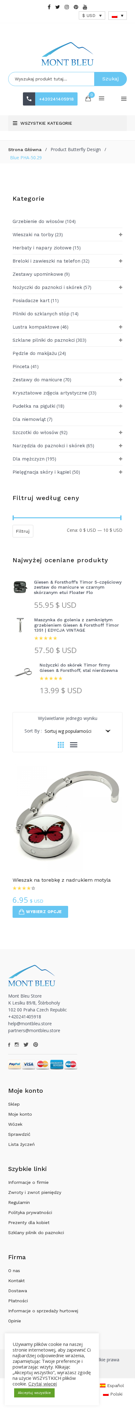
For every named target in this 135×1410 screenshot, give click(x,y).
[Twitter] (57, 7)
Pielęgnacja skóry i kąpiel (42, 472)
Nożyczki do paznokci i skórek (47, 287)
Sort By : (33, 731)
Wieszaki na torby (33, 234)
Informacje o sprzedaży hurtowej (43, 1310)
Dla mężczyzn (29, 459)
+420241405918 (56, 98)
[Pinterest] (76, 7)
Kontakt (16, 1280)
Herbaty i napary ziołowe (42, 248)
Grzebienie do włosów (38, 221)
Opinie (14, 1320)
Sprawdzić (19, 1134)
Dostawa (17, 1290)
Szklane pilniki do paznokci (44, 340)
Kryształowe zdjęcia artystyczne (50, 393)
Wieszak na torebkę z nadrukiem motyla (62, 880)
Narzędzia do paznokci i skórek (49, 446)
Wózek (15, 1124)
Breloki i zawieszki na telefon (46, 261)
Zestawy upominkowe (38, 274)
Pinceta (21, 366)
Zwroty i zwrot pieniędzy (34, 1192)
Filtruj (23, 531)
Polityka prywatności (30, 1212)
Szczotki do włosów (35, 432)
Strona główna (24, 149)
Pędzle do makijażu (35, 353)
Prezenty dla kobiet (29, 1222)
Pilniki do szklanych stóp (41, 314)
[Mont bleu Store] (67, 54)
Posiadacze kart (31, 300)
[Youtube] (85, 7)
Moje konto (20, 1114)
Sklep (14, 1104)
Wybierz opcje (44, 911)
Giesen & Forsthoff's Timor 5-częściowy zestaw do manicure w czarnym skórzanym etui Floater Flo (78, 587)
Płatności (18, 1300)
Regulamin (19, 1202)
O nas (14, 1270)
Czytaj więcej (42, 1384)
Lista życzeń (21, 1144)
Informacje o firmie (28, 1182)
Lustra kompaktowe (36, 327)
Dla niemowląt (29, 419)
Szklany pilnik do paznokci (36, 1232)
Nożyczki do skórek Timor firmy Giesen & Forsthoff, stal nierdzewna (79, 667)
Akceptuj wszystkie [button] (34, 1393)
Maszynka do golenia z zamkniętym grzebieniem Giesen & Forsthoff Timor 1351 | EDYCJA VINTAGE (76, 625)
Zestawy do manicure (37, 380)
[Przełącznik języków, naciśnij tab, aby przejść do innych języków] (117, 15)
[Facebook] (49, 7)
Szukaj (110, 79)
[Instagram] (67, 7)
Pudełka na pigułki (34, 406)
